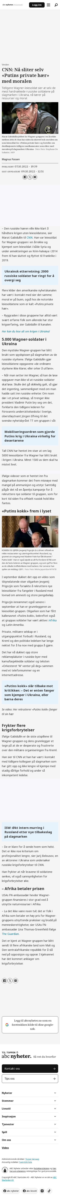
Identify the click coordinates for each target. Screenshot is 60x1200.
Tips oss (9, 1078)
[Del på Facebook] (24, 177)
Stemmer (8, 1100)
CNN (30, 237)
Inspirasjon (9, 1116)
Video (5, 1147)
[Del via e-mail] (34, 177)
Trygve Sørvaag (32, 1159)
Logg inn (37, 4)
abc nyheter (13, 1190)
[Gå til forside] (14, 4)
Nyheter (7, 1093)
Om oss (6, 1140)
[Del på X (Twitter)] (30, 177)
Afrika (53, 620)
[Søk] (56, 5)
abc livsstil (31, 1190)
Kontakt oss (12, 1068)
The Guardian (10, 934)
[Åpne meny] (48, 5)
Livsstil (6, 1108)
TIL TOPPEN (8, 1052)
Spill (4, 1132)
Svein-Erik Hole (25, 1162)
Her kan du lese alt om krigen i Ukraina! (26, 331)
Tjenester (8, 1124)
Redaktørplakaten (41, 1168)
